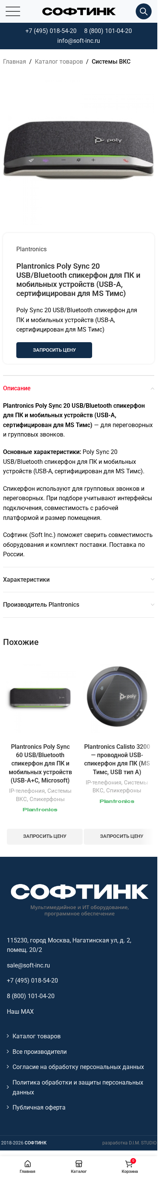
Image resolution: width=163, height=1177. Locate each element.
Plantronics (31, 249)
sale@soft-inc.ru (28, 965)
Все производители (40, 1051)
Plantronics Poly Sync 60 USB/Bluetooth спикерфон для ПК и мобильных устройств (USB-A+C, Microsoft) (40, 763)
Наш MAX (20, 1011)
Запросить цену (54, 350)
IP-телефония (27, 790)
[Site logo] (79, 10)
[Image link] (79, 899)
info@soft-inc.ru (78, 40)
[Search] (143, 11)
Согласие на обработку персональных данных (78, 1067)
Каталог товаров (59, 61)
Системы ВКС (111, 61)
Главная (14, 61)
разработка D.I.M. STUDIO (129, 1143)
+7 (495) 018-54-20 (51, 30)
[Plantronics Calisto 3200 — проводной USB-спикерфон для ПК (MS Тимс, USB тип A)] (117, 698)
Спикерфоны (47, 799)
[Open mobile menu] (13, 11)
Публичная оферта (39, 1107)
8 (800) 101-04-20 (108, 30)
